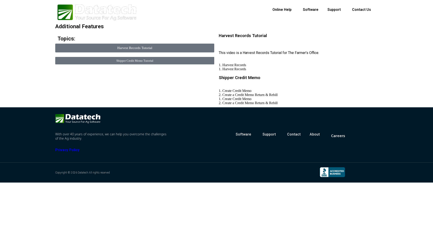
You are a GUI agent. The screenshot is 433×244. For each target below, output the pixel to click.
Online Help (282, 9)
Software (310, 9)
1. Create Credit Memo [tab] (235, 91)
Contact (294, 134)
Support (334, 9)
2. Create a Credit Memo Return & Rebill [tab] (248, 95)
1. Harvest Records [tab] (232, 65)
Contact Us (361, 9)
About (315, 134)
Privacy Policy (67, 150)
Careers (338, 135)
